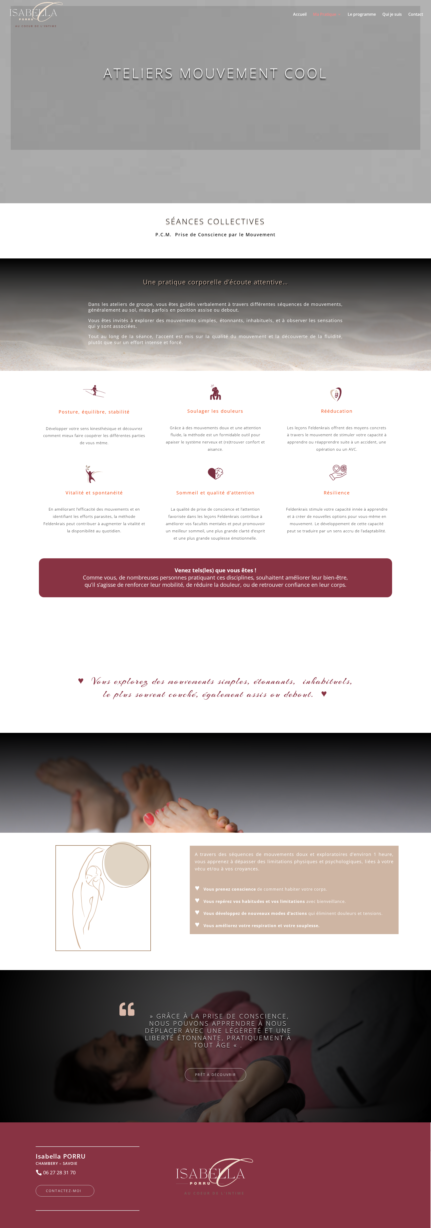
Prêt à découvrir (215, 1074)
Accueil (300, 14)
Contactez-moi (64, 1190)
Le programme (362, 14)
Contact (415, 14)
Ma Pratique (324, 14)
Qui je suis (392, 14)
